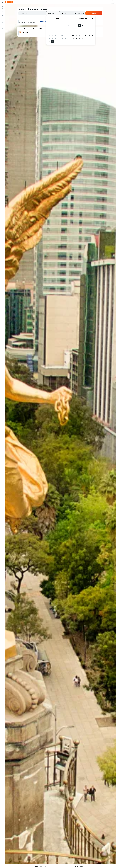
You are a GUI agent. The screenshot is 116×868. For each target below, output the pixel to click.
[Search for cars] (2, 11)
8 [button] (68, 29)
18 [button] (55, 35)
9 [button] (49, 32)
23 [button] (49, 38)
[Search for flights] (2, 6)
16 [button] (49, 35)
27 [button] (62, 38)
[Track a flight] (2, 18)
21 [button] (65, 35)
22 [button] (68, 35)
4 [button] (55, 29)
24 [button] (52, 38)
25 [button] (55, 38)
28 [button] (65, 38)
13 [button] (62, 32)
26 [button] (58, 38)
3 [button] (52, 29)
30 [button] (49, 41)
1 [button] (68, 25)
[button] (2, 2)
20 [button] (62, 35)
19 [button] (58, 35)
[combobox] (33, 13)
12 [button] (58, 32)
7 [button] (65, 29)
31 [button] (52, 41)
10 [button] (52, 32)
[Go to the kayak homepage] (9, 2)
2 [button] (49, 29)
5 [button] (92, 25)
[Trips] (2, 22)
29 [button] (68, 38)
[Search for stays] (2, 9)
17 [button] (52, 35)
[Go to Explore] (2, 15)
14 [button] (65, 32)
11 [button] (55, 32)
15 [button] (68, 32)
